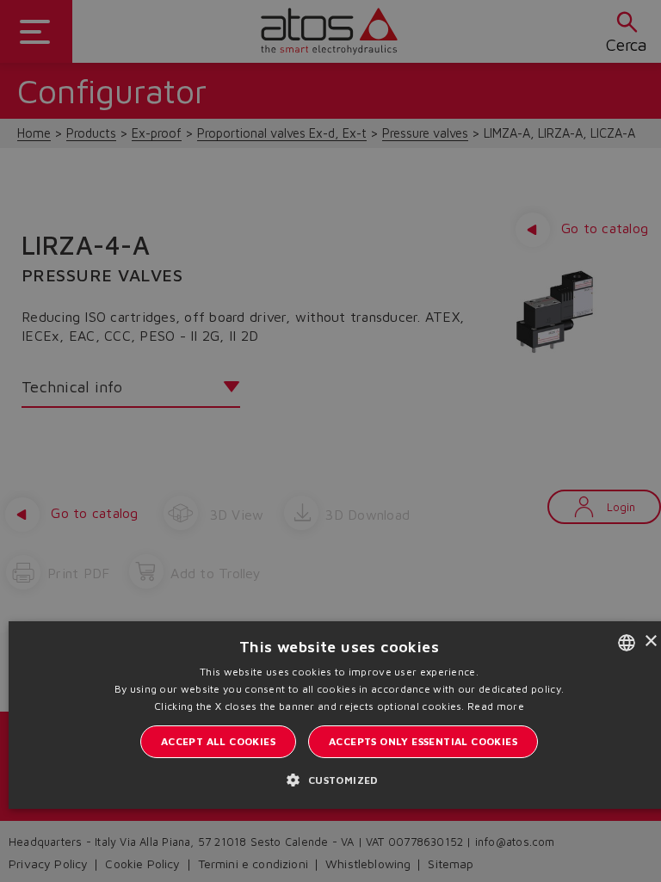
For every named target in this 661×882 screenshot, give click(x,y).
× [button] (650, 641)
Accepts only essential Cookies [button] (423, 741)
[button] (339, 779)
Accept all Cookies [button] (218, 741)
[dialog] (330, 441)
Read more (495, 706)
